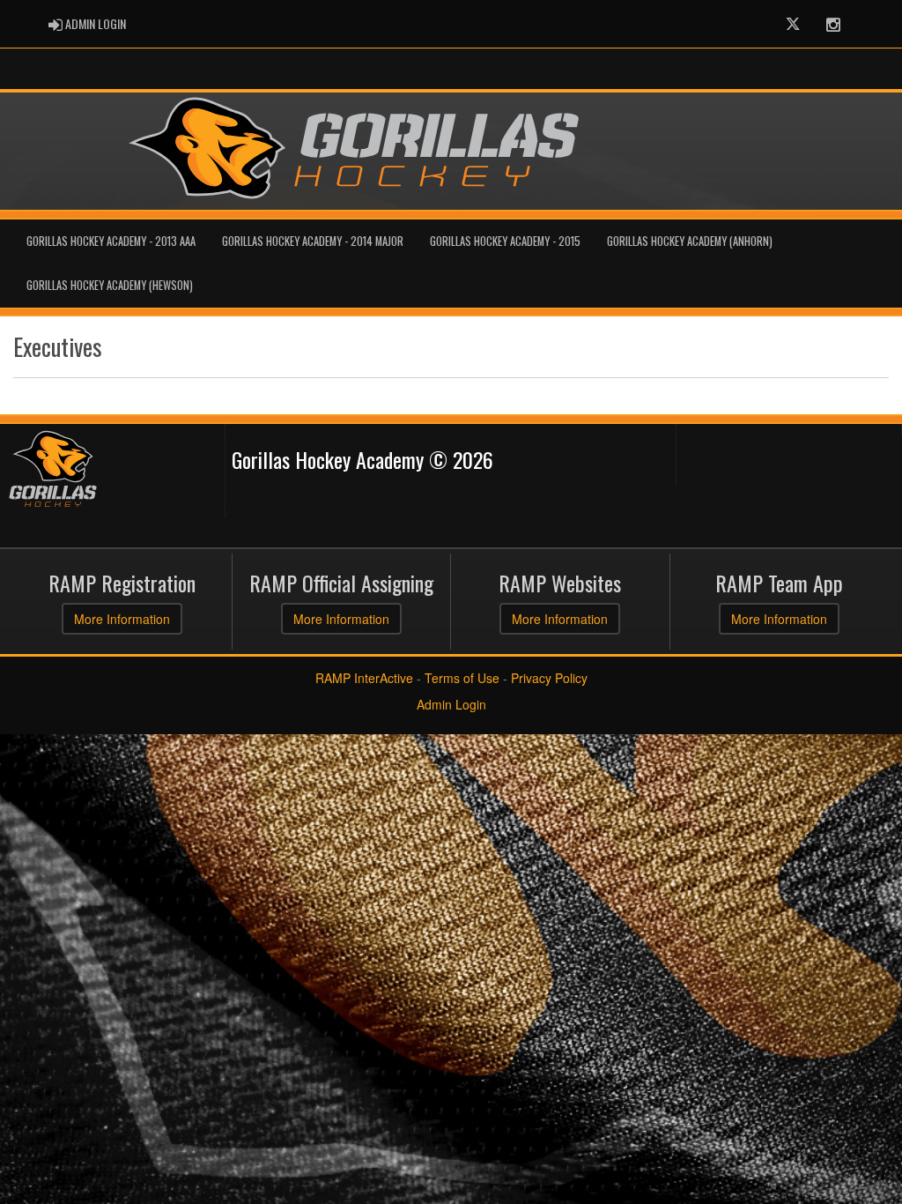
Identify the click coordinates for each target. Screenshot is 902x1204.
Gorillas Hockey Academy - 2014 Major (312, 241)
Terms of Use (462, 678)
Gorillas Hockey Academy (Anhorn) (690, 241)
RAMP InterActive (364, 678)
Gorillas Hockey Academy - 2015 (505, 241)
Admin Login (451, 704)
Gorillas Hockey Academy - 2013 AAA (111, 241)
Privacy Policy (549, 678)
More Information (122, 619)
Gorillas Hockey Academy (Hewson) (109, 285)
